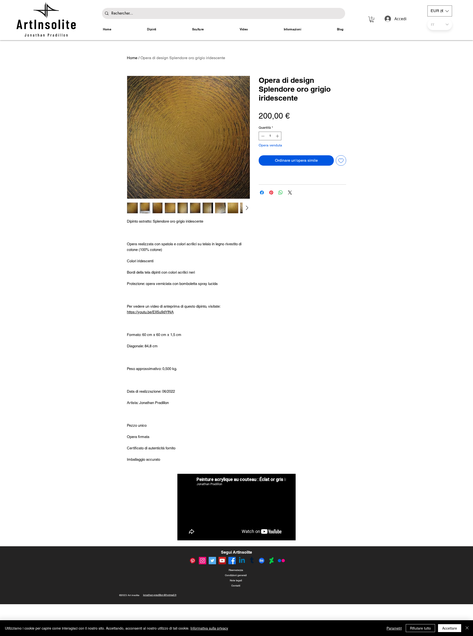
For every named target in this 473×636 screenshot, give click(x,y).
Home (132, 57)
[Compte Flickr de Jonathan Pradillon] (281, 593)
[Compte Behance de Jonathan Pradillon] (261, 593)
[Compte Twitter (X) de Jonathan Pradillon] (212, 593)
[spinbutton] (270, 136)
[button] (371, 19)
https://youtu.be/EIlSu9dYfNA (150, 312)
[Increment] (278, 136)
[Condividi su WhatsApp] (281, 192)
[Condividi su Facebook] (262, 192)
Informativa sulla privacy (209, 628)
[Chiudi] (467, 628)
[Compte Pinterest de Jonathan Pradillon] (192, 593)
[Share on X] (290, 192)
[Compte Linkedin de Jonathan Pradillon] (242, 593)
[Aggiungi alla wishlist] (341, 160)
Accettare (449, 628)
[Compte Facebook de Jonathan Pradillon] (232, 593)
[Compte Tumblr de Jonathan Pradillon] (251, 593)
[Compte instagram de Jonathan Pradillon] (202, 593)
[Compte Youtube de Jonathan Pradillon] (222, 593)
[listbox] (439, 11)
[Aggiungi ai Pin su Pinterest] (271, 192)
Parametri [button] (394, 628)
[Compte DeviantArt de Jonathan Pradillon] (271, 593)
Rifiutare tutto (420, 628)
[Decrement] (262, 136)
